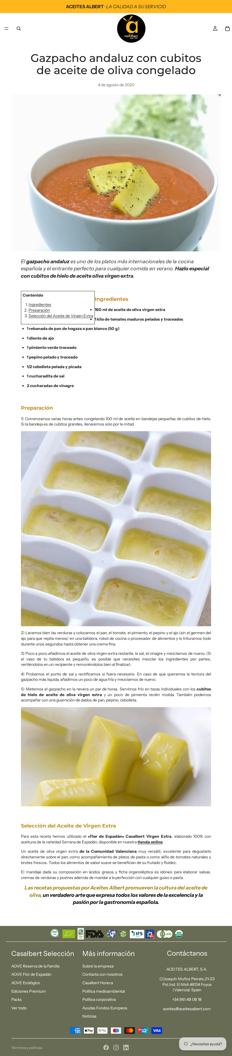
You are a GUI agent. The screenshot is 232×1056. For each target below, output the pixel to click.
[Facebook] (106, 1047)
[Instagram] (116, 1047)
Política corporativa (99, 999)
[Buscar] (18, 28)
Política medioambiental (103, 991)
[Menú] (6, 28)
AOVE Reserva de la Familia (35, 966)
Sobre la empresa (97, 966)
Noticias (89, 1016)
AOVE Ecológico (25, 982)
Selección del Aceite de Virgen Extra (61, 315)
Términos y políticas (26, 1048)
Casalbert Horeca (97, 982)
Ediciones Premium (28, 991)
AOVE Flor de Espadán (31, 974)
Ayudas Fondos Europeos (104, 1007)
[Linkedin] (126, 1047)
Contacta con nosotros (102, 974)
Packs (16, 999)
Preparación (39, 310)
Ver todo (19, 1007)
